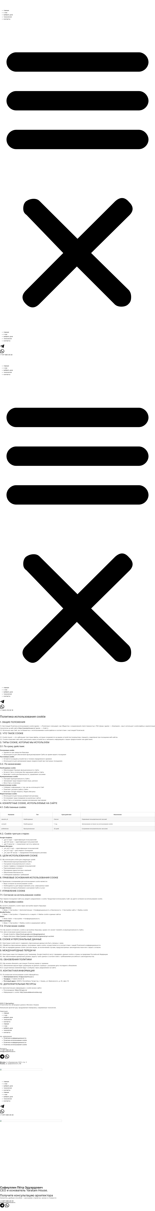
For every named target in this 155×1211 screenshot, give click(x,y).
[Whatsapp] (7, 1056)
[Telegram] (2, 1056)
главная (6, 10)
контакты (7, 19)
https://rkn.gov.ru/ (21, 990)
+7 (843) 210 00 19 (6, 710)
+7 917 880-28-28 (6, 355)
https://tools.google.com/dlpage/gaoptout (30, 934)
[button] (77, 175)
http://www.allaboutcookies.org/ (31, 992)
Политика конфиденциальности (15, 1038)
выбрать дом (8, 15)
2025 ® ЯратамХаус (7, 1003)
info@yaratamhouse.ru (26, 977)
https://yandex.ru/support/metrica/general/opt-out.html (35, 936)
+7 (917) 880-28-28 (6, 1115)
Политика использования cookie (15, 1040)
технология (8, 17)
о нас (5, 12)
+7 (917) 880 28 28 (6, 1050)
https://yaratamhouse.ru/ (26, 728)
